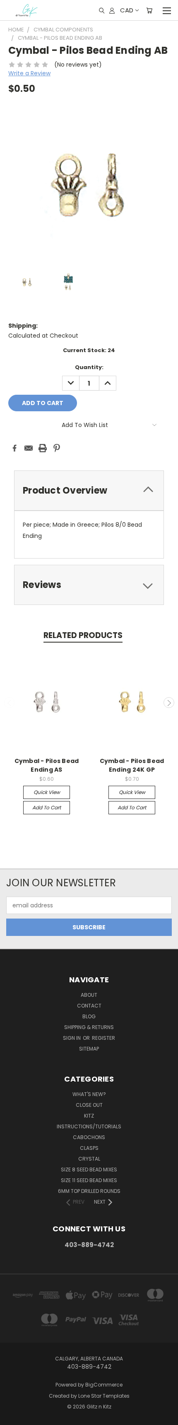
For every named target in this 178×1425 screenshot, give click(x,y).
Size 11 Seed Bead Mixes (89, 1180)
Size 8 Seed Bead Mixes (89, 1169)
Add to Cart (46, 807)
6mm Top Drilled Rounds (89, 1191)
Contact (89, 1005)
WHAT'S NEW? (89, 1094)
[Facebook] (14, 448)
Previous (9, 702)
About (89, 994)
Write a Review (29, 73)
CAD (126, 10)
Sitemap (89, 1048)
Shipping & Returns (89, 1027)
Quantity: (89, 367)
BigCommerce (104, 1384)
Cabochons (89, 1137)
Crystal (89, 1158)
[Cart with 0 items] (149, 10)
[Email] (28, 448)
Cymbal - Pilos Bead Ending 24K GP (132, 765)
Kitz (89, 1115)
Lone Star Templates (104, 1395)
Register (103, 1037)
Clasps (89, 1148)
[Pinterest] (57, 448)
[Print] (42, 448)
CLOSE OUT (89, 1104)
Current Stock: (89, 350)
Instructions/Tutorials (89, 1126)
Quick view (47, 792)
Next (169, 702)
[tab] (89, 490)
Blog (89, 1016)
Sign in (72, 1037)
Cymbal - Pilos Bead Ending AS (46, 765)
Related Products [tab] (83, 635)
